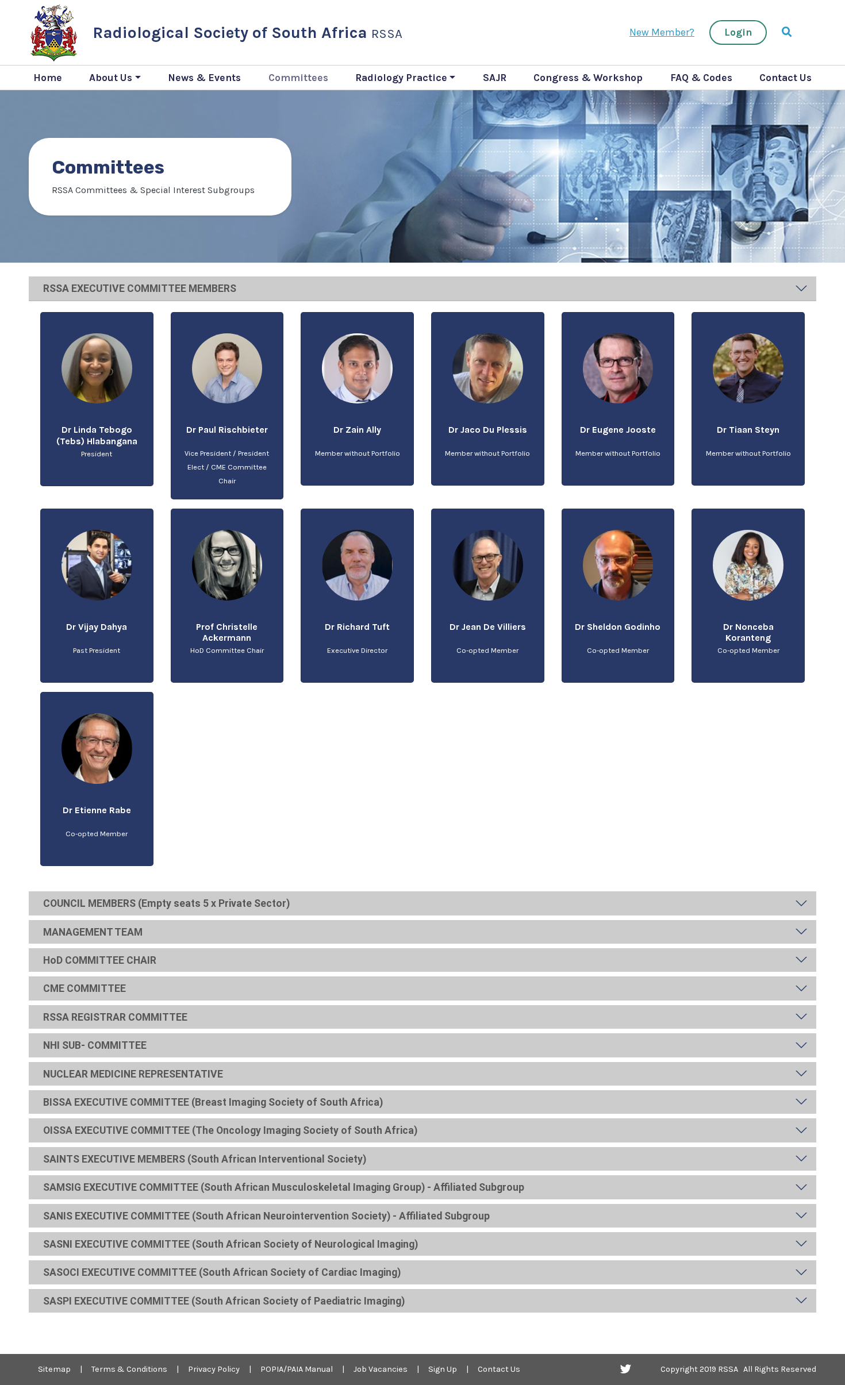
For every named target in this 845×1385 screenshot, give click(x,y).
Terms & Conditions (129, 1369)
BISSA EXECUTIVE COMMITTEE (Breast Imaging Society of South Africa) (213, 1102)
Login (738, 32)
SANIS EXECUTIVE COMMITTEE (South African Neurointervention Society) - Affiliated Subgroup (266, 1216)
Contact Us (785, 77)
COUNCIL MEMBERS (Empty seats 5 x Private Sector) (166, 903)
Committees (298, 77)
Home (47, 77)
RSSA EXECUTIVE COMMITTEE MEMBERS (139, 288)
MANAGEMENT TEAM (93, 932)
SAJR (494, 77)
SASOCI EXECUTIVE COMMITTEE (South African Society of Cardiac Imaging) (222, 1272)
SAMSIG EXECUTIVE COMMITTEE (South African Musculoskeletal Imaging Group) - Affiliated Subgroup (283, 1187)
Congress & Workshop (588, 77)
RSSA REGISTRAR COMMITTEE (115, 1017)
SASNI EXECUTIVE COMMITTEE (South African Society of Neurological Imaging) (230, 1244)
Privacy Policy (214, 1369)
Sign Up (442, 1369)
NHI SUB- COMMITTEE (95, 1045)
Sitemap (54, 1369)
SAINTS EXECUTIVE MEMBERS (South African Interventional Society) (204, 1159)
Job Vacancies (381, 1369)
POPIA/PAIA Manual (296, 1369)
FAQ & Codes (701, 77)
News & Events (204, 77)
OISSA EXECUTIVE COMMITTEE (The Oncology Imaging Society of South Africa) (230, 1130)
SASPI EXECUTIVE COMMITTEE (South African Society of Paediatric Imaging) (224, 1301)
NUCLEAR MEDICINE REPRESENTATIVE (133, 1074)
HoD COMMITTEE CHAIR (99, 960)
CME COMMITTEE (84, 988)
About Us (110, 77)
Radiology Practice (401, 77)
